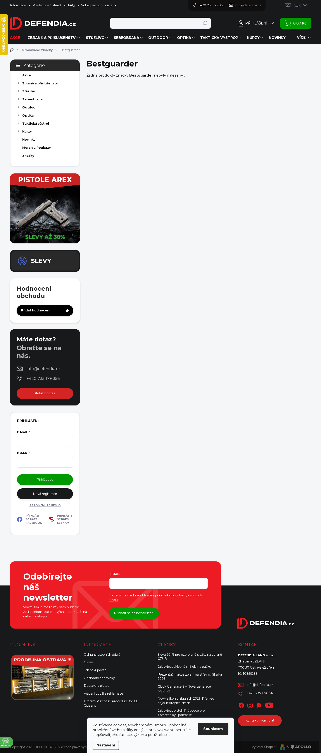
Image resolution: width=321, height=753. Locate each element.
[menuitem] (16, 37)
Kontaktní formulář (259, 720)
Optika (28, 115)
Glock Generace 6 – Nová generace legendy (184, 689)
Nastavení (106, 745)
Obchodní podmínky (99, 678)
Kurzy (27, 131)
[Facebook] (241, 704)
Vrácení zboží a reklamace (103, 693)
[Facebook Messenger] (258, 704)
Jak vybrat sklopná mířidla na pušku (184, 667)
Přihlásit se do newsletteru (134, 613)
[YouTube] (269, 704)
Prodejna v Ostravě (47, 5)
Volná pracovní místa (96, 5)
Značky (28, 156)
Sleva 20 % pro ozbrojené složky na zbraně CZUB (190, 657)
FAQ (71, 5)
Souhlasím (213, 729)
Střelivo (28, 91)
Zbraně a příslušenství (40, 83)
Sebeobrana (32, 99)
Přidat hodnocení (35, 310)
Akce (26, 75)
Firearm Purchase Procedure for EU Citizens (111, 703)
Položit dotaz (45, 393)
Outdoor (29, 107)
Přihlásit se (45, 480)
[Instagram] (250, 704)
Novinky (28, 140)
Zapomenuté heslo (45, 505)
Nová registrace (45, 494)
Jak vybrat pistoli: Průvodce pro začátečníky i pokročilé (181, 713)
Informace (18, 5)
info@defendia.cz (43, 368)
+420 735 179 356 (43, 378)
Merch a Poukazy (36, 148)
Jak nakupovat (95, 670)
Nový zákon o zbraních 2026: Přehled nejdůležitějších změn (186, 701)
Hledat (205, 23)
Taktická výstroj (35, 124)
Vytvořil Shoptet (264, 747)
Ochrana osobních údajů (102, 655)
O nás (88, 662)
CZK (297, 5)
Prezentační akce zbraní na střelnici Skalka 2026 (190, 677)
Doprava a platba (96, 686)
